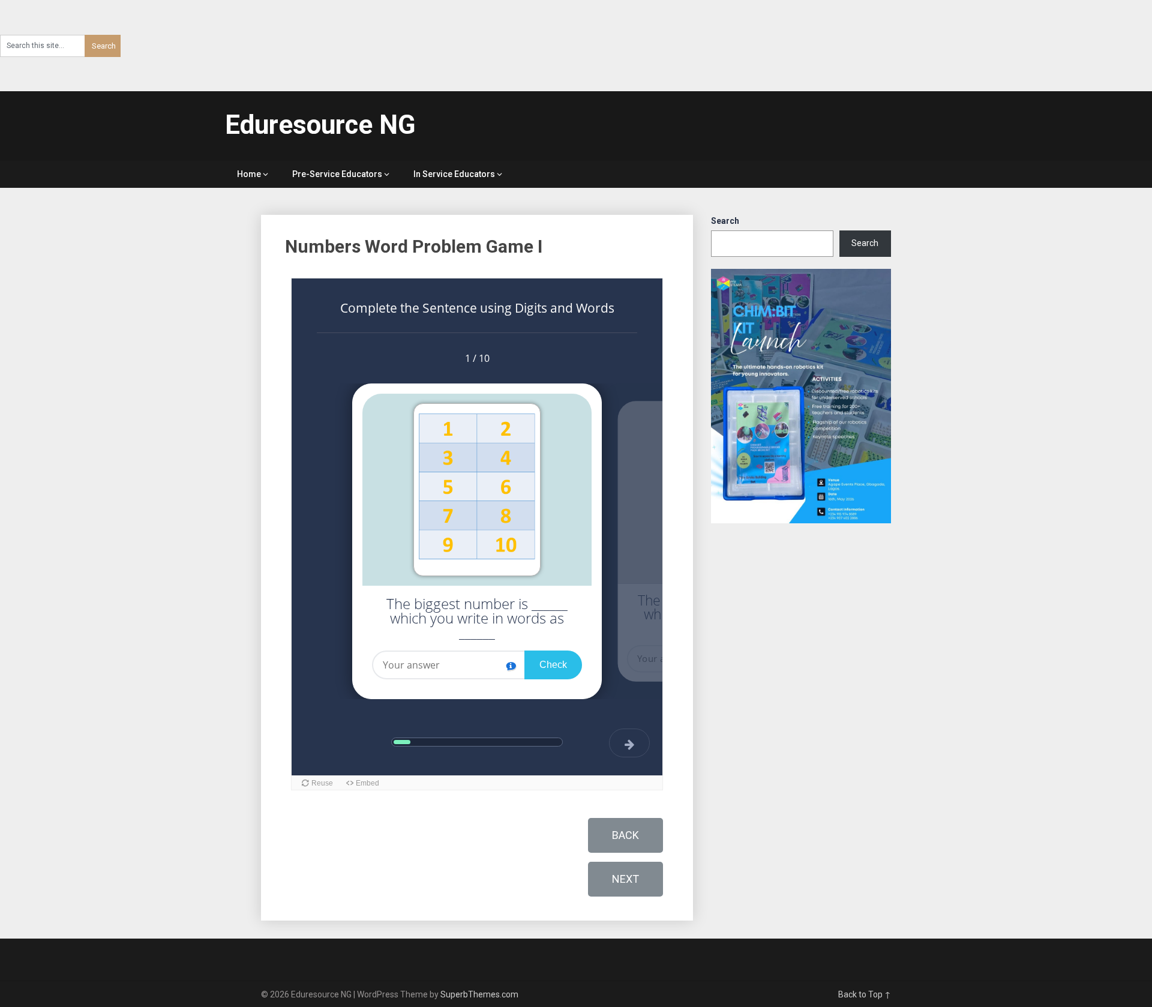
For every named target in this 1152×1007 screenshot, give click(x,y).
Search (725, 221)
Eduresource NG (320, 124)
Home (249, 174)
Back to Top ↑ (864, 994)
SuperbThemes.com (479, 994)
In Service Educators (454, 174)
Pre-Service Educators (337, 174)
